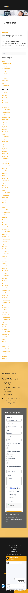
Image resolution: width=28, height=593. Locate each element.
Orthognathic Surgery (7, 76)
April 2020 (4, 222)
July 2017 (4, 258)
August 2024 (5, 141)
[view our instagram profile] (6, 591)
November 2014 (6, 290)
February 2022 (5, 190)
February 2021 (5, 207)
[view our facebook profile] (2, 591)
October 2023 (5, 163)
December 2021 (6, 192)
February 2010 (5, 346)
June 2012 (4, 312)
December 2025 (6, 109)
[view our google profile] (10, 591)
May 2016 (4, 268)
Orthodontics (5, 32)
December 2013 (6, 300)
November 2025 (6, 112)
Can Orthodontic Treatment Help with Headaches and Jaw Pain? (12, 36)
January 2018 (5, 251)
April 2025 (4, 129)
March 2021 (5, 205)
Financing (14, 551)
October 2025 (5, 114)
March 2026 (5, 102)
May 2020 (4, 219)
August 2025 (5, 119)
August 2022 (5, 183)
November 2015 (6, 275)
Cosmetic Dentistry (7, 63)
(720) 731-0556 (8, 395)
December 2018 (6, 239)
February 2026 (5, 105)
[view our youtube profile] (14, 591)
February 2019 (5, 236)
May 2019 (4, 234)
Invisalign (4, 71)
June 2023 (4, 170)
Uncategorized (5, 85)
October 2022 (5, 180)
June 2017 (4, 261)
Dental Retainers (6, 68)
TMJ (3, 83)
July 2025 (4, 122)
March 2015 (5, 285)
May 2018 (4, 244)
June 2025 (4, 124)
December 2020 (6, 212)
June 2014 (4, 292)
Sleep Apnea (5, 80)
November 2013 (6, 302)
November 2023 (6, 161)
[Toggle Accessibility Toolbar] (3, 586)
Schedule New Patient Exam (14, 554)
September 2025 (6, 117)
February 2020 (5, 227)
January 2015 (5, 288)
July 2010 (4, 336)
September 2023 (6, 166)
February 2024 (5, 156)
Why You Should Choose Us (14, 545)
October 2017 (5, 253)
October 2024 (5, 139)
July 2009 (4, 353)
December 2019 (6, 231)
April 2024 (4, 151)
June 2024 (4, 146)
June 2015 (4, 278)
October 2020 (5, 214)
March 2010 (5, 344)
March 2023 (5, 175)
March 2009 (5, 358)
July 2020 (4, 217)
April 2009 (4, 356)
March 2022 (5, 188)
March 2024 (5, 153)
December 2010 (6, 329)
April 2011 (4, 324)
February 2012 (5, 314)
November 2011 (6, 319)
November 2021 (6, 195)
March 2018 (5, 249)
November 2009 (6, 351)
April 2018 (4, 246)
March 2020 (5, 224)
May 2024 (4, 149)
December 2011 (6, 317)
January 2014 (5, 297)
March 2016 (5, 270)
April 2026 (4, 100)
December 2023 (6, 158)
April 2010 (4, 341)
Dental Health (5, 66)
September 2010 (6, 334)
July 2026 (4, 92)
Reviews (14, 553)
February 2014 (5, 295)
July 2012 (4, 310)
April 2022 (4, 185)
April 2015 (4, 283)
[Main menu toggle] (25, 7)
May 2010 (4, 339)
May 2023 (4, 173)
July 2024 (4, 144)
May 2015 (4, 280)
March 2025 (5, 131)
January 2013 (5, 307)
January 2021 (5, 209)
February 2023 (5, 178)
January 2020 (5, 229)
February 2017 (5, 263)
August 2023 (5, 168)
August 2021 (5, 197)
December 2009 (6, 349)
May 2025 (4, 127)
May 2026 (4, 97)
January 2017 (5, 266)
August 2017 (5, 256)
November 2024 (6, 136)
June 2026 (4, 95)
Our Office (4, 78)
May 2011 (4, 322)
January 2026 (5, 107)
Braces (3, 61)
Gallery (14, 549)
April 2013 (4, 305)
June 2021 (4, 200)
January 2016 (5, 273)
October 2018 (5, 241)
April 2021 (4, 202)
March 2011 (4, 327)
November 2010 (6, 331)
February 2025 (5, 134)
